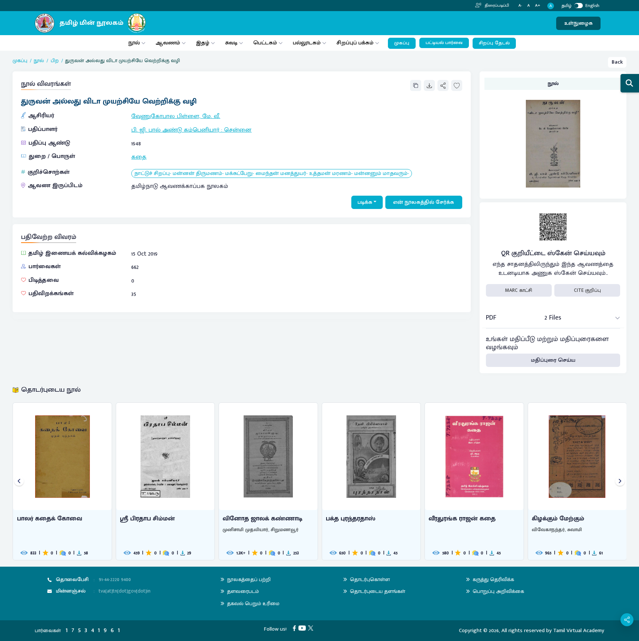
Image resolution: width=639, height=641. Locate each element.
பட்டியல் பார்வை (444, 43)
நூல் (134, 42)
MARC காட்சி (518, 290)
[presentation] (19, 481)
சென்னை (237, 130)
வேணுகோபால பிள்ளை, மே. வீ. (175, 116)
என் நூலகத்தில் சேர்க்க (423, 202)
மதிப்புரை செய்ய (553, 360)
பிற (55, 60)
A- (520, 6)
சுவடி (231, 42)
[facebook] (295, 627)
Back (617, 62)
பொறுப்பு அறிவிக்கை (498, 591)
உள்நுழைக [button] (578, 23)
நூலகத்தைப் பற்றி (249, 579)
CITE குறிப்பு (587, 290)
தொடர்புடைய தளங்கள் (377, 591)
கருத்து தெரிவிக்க (493, 579)
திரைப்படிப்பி (496, 5)
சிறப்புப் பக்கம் (355, 42)
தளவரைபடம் (243, 591)
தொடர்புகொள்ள (370, 579)
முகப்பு (401, 43)
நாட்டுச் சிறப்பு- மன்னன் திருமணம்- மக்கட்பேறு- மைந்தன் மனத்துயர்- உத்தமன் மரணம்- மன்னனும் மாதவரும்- (271, 173)
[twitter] (312, 627)
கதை (138, 157)
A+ (537, 6)
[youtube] (303, 627)
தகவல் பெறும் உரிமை (253, 603)
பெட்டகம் (265, 42)
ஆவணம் (169, 42)
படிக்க (365, 202)
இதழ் (202, 42)
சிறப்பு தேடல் (494, 43)
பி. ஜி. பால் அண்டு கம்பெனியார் (175, 130)
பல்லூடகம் (307, 42)
